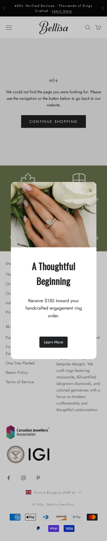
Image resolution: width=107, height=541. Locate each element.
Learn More (53, 342)
